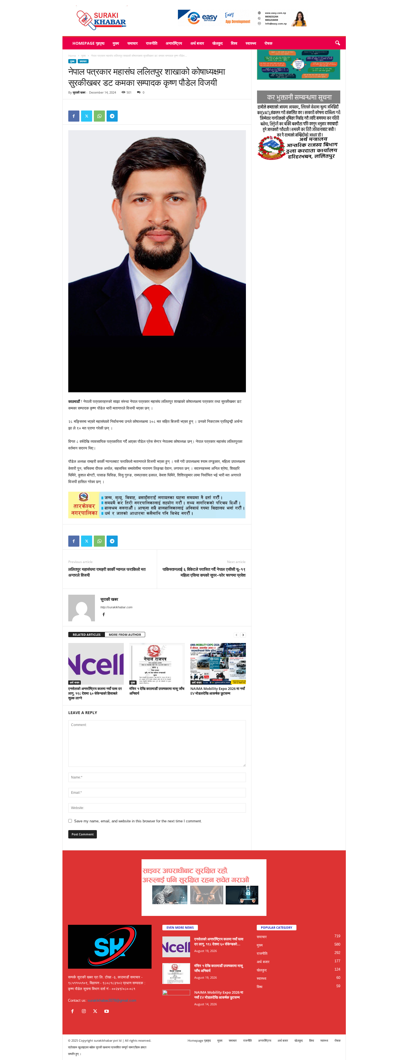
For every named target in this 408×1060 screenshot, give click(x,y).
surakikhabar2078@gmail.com (112, 1000)
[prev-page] (236, 635)
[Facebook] (73, 116)
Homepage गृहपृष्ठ (88, 43)
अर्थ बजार (197, 43)
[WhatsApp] (99, 116)
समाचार (132, 43)
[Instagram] (85, 1012)
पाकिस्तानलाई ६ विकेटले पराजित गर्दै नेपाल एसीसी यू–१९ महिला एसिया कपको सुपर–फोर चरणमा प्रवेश (204, 572)
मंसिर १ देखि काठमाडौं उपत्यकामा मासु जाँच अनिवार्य (156, 691)
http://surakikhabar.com (116, 607)
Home (72, 55)
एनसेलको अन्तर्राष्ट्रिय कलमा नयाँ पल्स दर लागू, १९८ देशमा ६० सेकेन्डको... (218, 941)
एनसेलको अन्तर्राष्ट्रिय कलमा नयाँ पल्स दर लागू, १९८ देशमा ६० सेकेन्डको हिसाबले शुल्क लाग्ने (95, 693)
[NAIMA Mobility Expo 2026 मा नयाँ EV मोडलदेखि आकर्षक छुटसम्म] (218, 664)
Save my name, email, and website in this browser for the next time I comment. (138, 821)
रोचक (268, 43)
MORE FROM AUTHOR (125, 634)
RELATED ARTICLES (86, 634)
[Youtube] (107, 1012)
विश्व (234, 43)
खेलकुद (217, 43)
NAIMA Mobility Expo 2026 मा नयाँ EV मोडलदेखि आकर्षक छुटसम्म (217, 691)
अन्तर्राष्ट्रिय (174, 43)
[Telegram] (112, 116)
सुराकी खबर (79, 92)
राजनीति (151, 43)
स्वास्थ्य (251, 43)
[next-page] (243, 635)
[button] (337, 43)
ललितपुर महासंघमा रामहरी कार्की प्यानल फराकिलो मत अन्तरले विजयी (106, 572)
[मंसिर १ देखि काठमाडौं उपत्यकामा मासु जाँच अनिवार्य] (157, 664)
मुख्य (116, 43)
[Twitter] (86, 116)
